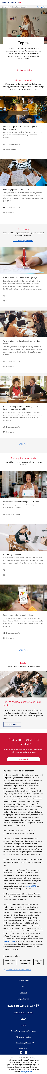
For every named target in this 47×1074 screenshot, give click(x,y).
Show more (23, 444)
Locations (23, 993)
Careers (23, 986)
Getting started (23, 70)
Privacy (23, 1019)
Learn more (12, 724)
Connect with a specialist (23, 1013)
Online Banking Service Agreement (23, 1031)
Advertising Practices (23, 1037)
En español (41, 7)
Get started (23, 759)
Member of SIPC (9, 941)
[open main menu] (44, 2)
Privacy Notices (26, 1072)
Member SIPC (31, 886)
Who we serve (23, 980)
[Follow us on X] (26, 1053)
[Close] (43, 1058)
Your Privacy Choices (23, 1043)
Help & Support (23, 999)
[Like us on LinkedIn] (21, 1053)
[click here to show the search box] (40, 2)
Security (23, 1025)
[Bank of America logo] (11, 2)
